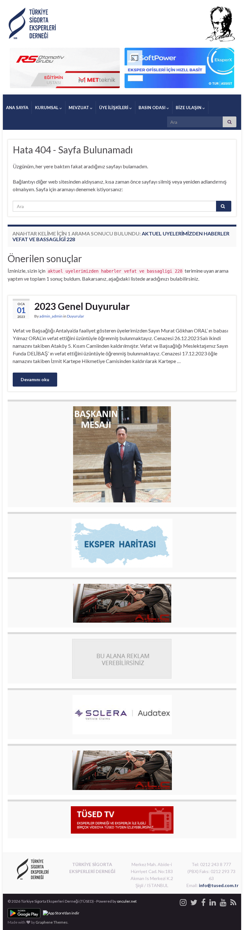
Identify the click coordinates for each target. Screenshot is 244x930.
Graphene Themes (52, 922)
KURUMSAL (47, 107)
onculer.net (127, 901)
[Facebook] (203, 901)
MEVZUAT (79, 107)
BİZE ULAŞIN (189, 107)
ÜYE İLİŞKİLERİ (114, 107)
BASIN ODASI (152, 107)
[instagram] (183, 901)
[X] (193, 901)
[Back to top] (230, 916)
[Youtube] (223, 901)
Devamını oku (35, 379)
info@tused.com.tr (219, 885)
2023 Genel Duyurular (82, 306)
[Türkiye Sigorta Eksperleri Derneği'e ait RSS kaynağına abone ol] (233, 901)
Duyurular (75, 316)
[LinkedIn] (212, 901)
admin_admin (51, 316)
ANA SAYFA (17, 107)
